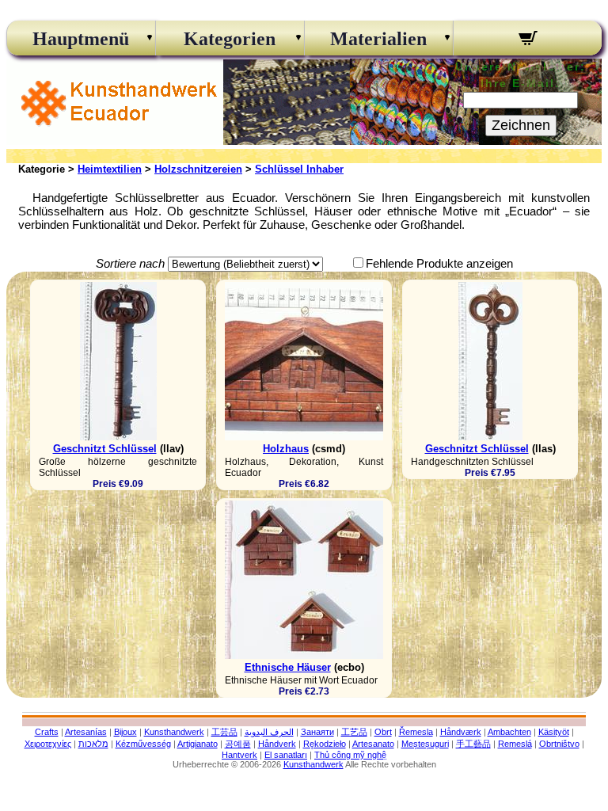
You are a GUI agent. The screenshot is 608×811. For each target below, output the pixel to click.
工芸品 (224, 732)
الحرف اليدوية (269, 732)
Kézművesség (143, 743)
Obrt (383, 732)
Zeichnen (521, 125)
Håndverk (277, 743)
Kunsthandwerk (174, 732)
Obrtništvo (559, 743)
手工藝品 (473, 743)
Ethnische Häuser (288, 667)
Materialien (378, 39)
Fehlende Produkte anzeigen (439, 263)
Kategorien (230, 39)
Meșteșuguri (425, 743)
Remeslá (515, 743)
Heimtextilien (110, 169)
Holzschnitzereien (198, 169)
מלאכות (93, 743)
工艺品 (354, 732)
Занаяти (317, 732)
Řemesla (416, 732)
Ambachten (509, 732)
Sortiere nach (130, 263)
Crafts (47, 732)
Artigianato (197, 743)
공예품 (238, 743)
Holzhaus (286, 449)
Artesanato (373, 743)
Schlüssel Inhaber (299, 169)
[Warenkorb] (528, 40)
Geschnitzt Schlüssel (105, 449)
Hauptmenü (80, 39)
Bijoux (125, 732)
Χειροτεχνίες (48, 743)
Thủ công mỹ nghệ (350, 755)
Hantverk (239, 755)
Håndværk (460, 732)
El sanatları (285, 755)
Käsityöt (553, 732)
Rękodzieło (324, 743)
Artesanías (86, 732)
